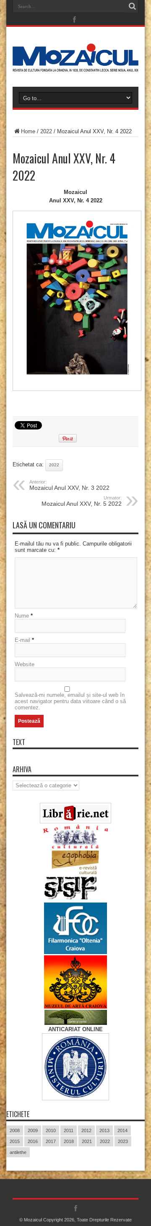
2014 (122, 1130)
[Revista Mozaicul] (75, 66)
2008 (15, 1130)
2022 (46, 131)
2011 (68, 1130)
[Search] (132, 6)
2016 (33, 1141)
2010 (51, 1130)
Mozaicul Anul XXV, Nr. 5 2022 (82, 501)
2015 (15, 1141)
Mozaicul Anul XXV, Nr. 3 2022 (69, 485)
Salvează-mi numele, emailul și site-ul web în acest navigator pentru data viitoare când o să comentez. (70, 701)
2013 (104, 1130)
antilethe (18, 1152)
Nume (22, 616)
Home (28, 131)
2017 (51, 1141)
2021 (87, 1141)
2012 (86, 1130)
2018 (69, 1141)
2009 (33, 1130)
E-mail (22, 640)
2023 (123, 1141)
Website (24, 664)
